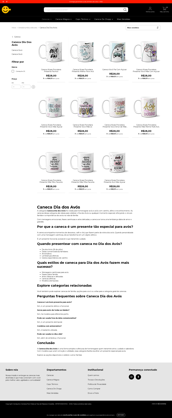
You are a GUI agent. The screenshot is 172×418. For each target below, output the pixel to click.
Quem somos (93, 375)
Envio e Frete (93, 393)
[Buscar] (125, 10)
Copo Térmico (82, 19)
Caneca (17, 37)
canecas (122, 291)
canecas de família (68, 291)
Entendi (121, 415)
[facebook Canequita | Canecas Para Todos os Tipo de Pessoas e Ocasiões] (6, 2)
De (13, 83)
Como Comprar (94, 389)
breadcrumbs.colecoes (28, 28)
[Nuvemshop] (159, 404)
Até (23, 83)
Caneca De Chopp (103, 19)
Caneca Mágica (63, 19)
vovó (89, 291)
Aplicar (33, 87)
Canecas (46, 19)
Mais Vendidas (123, 19)
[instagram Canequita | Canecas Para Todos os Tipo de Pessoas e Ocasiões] (3, 2)
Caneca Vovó (17, 50)
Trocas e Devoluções (96, 380)
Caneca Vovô (17, 54)
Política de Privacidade (97, 384)
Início (14, 28)
